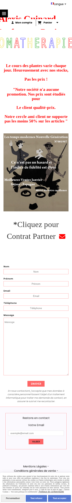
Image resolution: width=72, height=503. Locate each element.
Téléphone (10, 303)
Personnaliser (13, 498)
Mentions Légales (35, 466)
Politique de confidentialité (51, 491)
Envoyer (36, 383)
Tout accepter (59, 498)
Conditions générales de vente (35, 471)
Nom (6, 266)
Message (8, 315)
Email (6, 290)
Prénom (8, 278)
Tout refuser (36, 498)
